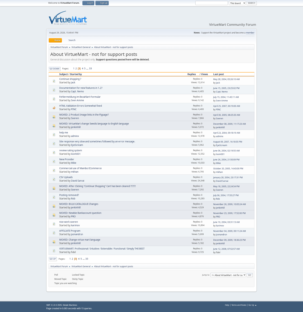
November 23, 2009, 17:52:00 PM (229, 213)
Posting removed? (69, 195)
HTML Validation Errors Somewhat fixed (80, 105)
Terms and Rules (238, 305)
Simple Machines (70, 305)
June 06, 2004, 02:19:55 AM (226, 150)
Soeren (75, 118)
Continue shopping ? (70, 79)
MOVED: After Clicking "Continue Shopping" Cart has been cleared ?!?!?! (97, 186)
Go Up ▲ (252, 305)
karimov (75, 225)
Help (227, 305)
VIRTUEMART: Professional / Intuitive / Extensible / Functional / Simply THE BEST (101, 248)
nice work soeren (68, 221)
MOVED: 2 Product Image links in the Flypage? (84, 114)
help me (63, 132)
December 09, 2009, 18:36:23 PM (229, 239)
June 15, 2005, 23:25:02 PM (226, 88)
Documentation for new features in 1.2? (80, 87)
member (250, 32)
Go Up (53, 259)
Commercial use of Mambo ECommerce (80, 168)
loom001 (76, 153)
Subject (63, 74)
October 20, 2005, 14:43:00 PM (228, 168)
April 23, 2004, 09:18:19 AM (226, 132)
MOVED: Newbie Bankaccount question (80, 212)
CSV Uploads (66, 177)
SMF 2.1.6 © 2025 (54, 305)
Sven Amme (77, 100)
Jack (73, 82)
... (87, 68)
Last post (218, 74)
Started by (76, 74)
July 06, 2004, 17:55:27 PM (226, 195)
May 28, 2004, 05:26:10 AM (226, 79)
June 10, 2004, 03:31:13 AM (226, 222)
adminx (75, 136)
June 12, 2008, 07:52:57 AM (226, 248)
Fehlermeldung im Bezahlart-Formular (80, 96)
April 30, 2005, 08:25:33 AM (226, 114)
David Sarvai (77, 180)
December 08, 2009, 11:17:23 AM (229, 123)
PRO (73, 216)
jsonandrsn (77, 234)
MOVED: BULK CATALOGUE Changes (78, 204)
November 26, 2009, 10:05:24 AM (229, 204)
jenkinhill (75, 127)
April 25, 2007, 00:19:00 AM (226, 106)
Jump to (205, 274)
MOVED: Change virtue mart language (79, 239)
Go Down (54, 68)
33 (90, 68)
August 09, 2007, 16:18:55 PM (227, 141)
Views (204, 74)
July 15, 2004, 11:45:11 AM (226, 97)
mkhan (74, 171)
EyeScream (77, 145)
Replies (191, 74)
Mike (73, 162)
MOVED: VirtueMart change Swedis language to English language (94, 123)
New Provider (66, 159)
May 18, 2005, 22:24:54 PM (226, 186)
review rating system (70, 150)
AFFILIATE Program (69, 230)
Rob (73, 198)
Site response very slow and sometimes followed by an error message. (97, 141)
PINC (73, 109)
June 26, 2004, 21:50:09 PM (226, 159)
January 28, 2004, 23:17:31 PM (228, 177)
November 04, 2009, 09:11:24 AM (229, 231)
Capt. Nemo (77, 91)
